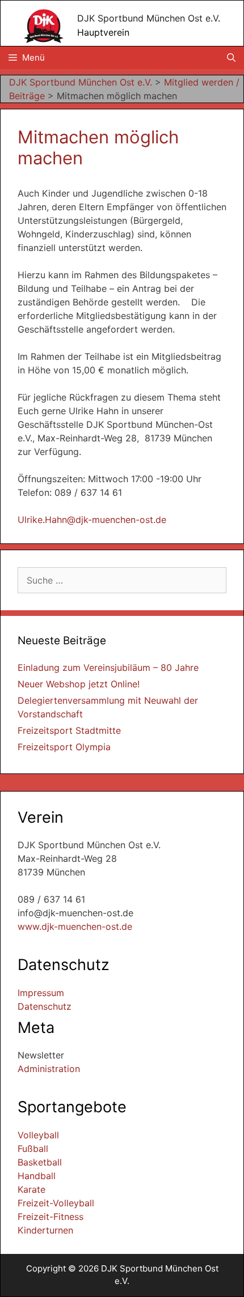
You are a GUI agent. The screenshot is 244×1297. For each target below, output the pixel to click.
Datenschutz (44, 1006)
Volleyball (38, 1135)
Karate (31, 1189)
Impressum (41, 992)
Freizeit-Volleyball (56, 1203)
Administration (49, 1068)
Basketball (40, 1162)
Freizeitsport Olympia (64, 746)
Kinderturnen (45, 1230)
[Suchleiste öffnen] (231, 57)
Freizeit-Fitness (50, 1216)
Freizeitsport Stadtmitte (69, 730)
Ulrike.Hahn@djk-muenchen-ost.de (92, 519)
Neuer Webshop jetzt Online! (79, 684)
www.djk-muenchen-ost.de (75, 926)
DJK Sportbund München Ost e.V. (148, 18)
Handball (37, 1175)
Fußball (33, 1148)
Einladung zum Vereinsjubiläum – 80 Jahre (108, 667)
